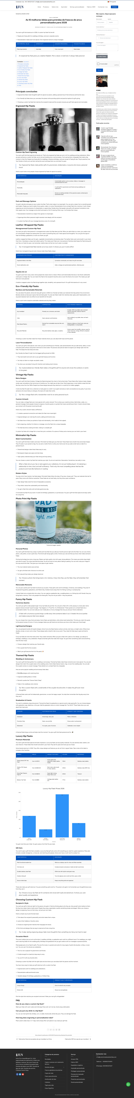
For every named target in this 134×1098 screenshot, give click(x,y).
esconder (26, 61)
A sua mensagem (99, 42)
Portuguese (112, 1)
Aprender (64, 7)
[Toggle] (64, 1067)
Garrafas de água (49, 1067)
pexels (59, 545)
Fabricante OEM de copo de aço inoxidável (77, 1039)
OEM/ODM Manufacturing (55, 1035)
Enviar (99, 70)
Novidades (48, 1059)
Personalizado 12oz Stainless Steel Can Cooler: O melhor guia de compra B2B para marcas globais (109, 149)
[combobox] (97, 38)
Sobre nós (55, 7)
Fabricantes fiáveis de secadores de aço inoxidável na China (35, 1039)
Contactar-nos (103, 7)
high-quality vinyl (50, 559)
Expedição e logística (77, 1065)
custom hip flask (43, 32)
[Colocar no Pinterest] (56, 1029)
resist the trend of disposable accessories (39, 482)
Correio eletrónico (100, 26)
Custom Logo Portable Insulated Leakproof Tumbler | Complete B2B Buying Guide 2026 (109, 130)
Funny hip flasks (43, 606)
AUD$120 (37, 761)
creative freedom (45, 56)
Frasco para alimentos (51, 1076)
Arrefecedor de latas (50, 1079)
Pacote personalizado (77, 1082)
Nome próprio (99, 19)
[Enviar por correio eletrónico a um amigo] (53, 1029)
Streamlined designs (23, 449)
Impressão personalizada (77, 1068)
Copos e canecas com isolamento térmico (54, 1063)
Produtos (46, 7)
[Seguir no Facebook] (17, 1074)
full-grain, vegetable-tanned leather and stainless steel (48, 239)
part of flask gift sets (72, 159)
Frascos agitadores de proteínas (53, 1070)
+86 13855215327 (30, 1)
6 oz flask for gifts (31, 945)
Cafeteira (47, 1082)
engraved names (47, 39)
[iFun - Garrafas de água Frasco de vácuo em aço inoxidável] (20, 6)
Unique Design (20, 985)
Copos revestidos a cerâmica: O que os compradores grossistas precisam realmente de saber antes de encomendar (109, 167)
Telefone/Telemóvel (100, 34)
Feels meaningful (59, 49)
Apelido (109, 19)
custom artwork (49, 402)
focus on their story (32, 910)
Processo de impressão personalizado (77, 1075)
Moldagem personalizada (78, 1071)
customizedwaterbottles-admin (63, 27)
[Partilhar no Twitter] (51, 1029)
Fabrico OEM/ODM (53, 17)
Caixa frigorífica (49, 1088)
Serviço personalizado (77, 7)
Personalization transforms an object (27, 214)
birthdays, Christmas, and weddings (73, 587)
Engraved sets (21, 968)
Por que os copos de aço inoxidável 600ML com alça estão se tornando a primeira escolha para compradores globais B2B (108, 158)
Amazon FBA (74, 1059)
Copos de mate (49, 1073)
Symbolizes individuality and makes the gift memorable (68, 260)
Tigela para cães (49, 1085)
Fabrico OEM (91, 7)
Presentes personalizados (78, 1079)
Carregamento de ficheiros (101, 53)
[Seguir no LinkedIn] (20, 1074)
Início (39, 7)
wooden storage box (26, 853)
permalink (69, 1035)
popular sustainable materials (36, 300)
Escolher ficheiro (102, 56)
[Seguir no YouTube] (23, 1074)
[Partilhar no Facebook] (48, 1029)
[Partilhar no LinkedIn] (59, 1029)
